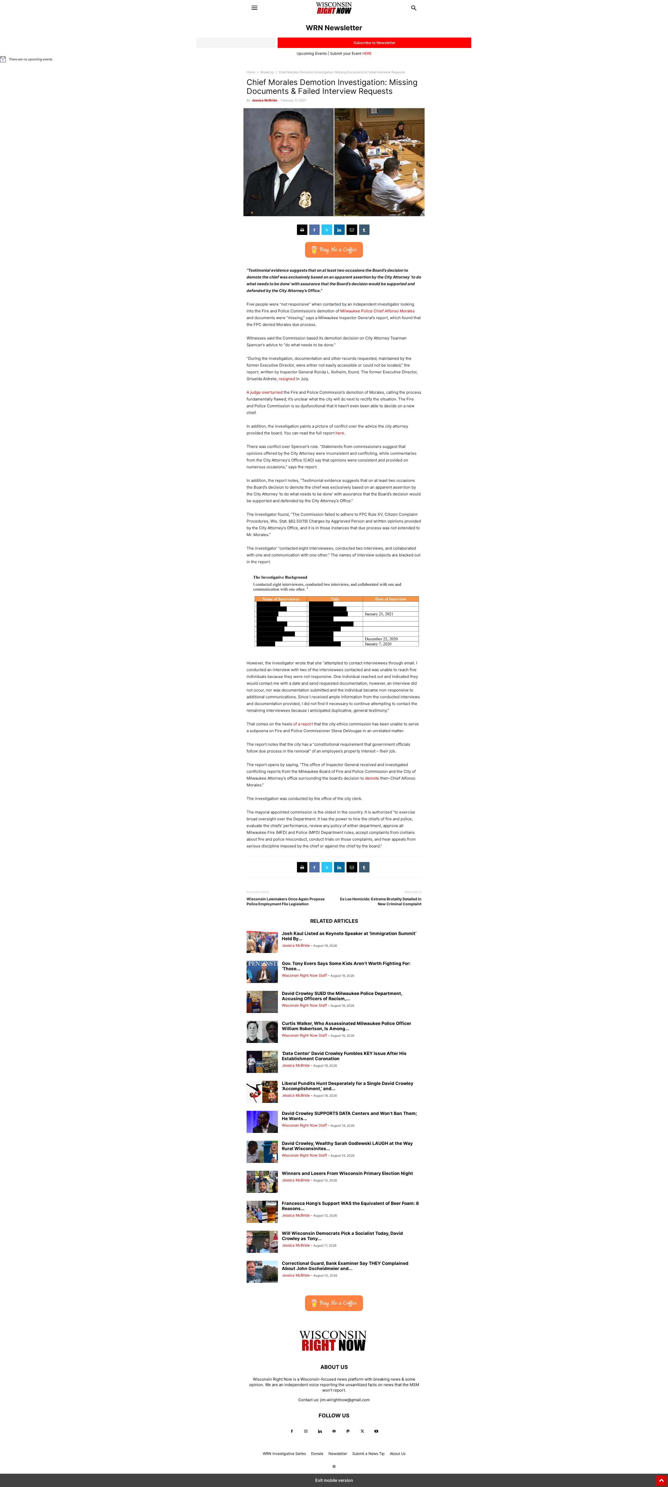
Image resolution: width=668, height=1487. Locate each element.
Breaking (266, 72)
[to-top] (661, 1478)
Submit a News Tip (368, 1453)
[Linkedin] (339, 229)
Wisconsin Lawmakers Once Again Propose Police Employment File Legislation (286, 901)
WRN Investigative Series (284, 1453)
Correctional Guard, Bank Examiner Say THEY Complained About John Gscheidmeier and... (345, 1266)
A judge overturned (265, 392)
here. (340, 432)
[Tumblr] (364, 229)
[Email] (352, 229)
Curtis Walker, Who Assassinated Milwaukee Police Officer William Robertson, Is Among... (346, 1026)
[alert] (334, 59)
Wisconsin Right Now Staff (304, 975)
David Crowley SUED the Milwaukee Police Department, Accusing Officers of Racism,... (342, 996)
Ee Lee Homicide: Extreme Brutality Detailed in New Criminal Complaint (380, 901)
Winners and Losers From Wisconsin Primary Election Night (347, 1173)
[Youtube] (376, 1431)
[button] (254, 8)
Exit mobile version (334, 1480)
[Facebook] (314, 229)
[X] (326, 229)
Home (251, 72)
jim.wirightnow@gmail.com (345, 1399)
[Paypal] (348, 1431)
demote (372, 778)
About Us (397, 1453)
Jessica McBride (264, 100)
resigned (287, 378)
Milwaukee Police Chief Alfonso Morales (377, 310)
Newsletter (338, 1453)
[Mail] (334, 1431)
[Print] (302, 229)
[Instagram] (306, 1431)
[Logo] (334, 1351)
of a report (303, 723)
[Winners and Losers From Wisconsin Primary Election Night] (262, 1182)
